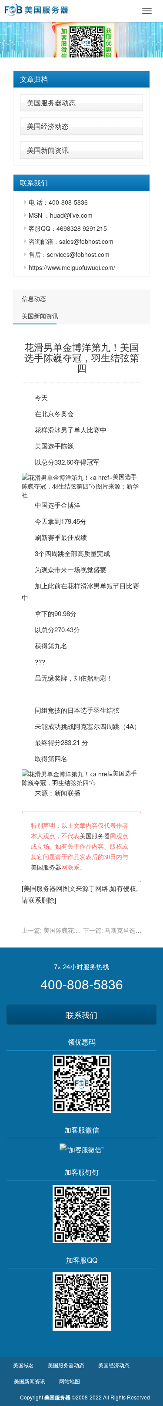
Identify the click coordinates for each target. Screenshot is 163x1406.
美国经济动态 (48, 126)
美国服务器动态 (51, 103)
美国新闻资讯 (48, 150)
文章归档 (34, 79)
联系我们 (81, 1014)
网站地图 (69, 1381)
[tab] (81, 79)
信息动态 (34, 298)
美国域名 (23, 1365)
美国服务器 (95, 836)
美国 (41, 445)
